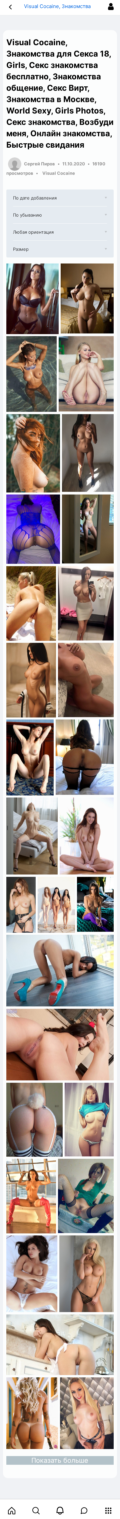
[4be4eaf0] (95, 904)
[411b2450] (31, 1273)
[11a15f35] (87, 1413)
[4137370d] (60, 1045)
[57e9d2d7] (87, 836)
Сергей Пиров (39, 163)
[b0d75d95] (31, 1196)
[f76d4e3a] (86, 680)
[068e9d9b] (86, 1273)
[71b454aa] (30, 757)
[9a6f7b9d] (21, 905)
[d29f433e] (86, 1196)
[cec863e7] (60, 971)
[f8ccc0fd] (34, 1120)
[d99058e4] (60, 1344)
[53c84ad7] (32, 836)
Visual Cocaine (58, 173)
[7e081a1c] (89, 1119)
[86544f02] (32, 1413)
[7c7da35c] (56, 905)
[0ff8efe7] (85, 757)
